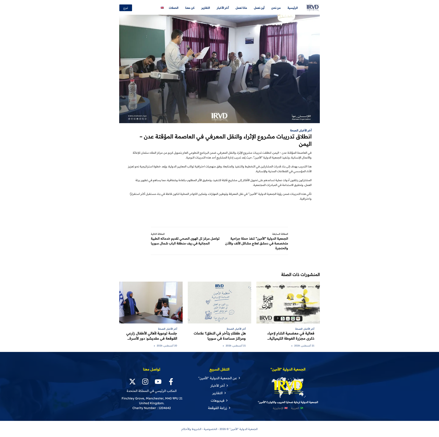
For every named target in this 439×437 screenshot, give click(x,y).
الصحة (294, 130)
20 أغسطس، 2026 (167, 345)
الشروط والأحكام (191, 429)
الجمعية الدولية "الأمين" (243, 429)
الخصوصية (210, 429)
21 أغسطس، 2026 (304, 345)
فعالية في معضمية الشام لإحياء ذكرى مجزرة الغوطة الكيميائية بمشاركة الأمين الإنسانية (291, 338)
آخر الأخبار (306, 130)
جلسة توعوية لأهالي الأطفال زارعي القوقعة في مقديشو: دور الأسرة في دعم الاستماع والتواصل (151, 338)
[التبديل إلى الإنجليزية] (162, 7)
